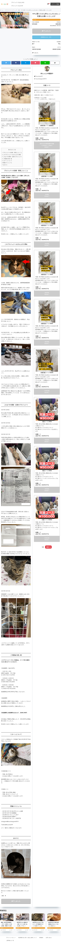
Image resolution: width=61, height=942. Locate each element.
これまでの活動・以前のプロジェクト (12, 156)
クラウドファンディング (11, 10)
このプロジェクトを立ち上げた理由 (11, 154)
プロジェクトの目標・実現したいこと (12, 152)
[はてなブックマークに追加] (25, 62)
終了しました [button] (46, 31)
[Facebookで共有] (15, 62)
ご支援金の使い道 (7, 158)
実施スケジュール (7, 162)
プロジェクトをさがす (17, 6)
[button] (46, 37)
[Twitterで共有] (6, 62)
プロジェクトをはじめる (17, 2)
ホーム (1, 10)
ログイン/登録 (55, 4)
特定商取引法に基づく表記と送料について (27, 937)
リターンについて (7, 160)
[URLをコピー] (54, 62)
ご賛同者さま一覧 (10, 940)
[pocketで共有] (35, 62)
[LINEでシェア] (45, 62)
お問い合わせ (49, 937)
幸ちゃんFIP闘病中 (47, 74)
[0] (48, 4)
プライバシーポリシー (11, 937)
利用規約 (41, 937)
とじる (13, 149)
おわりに (4, 164)
